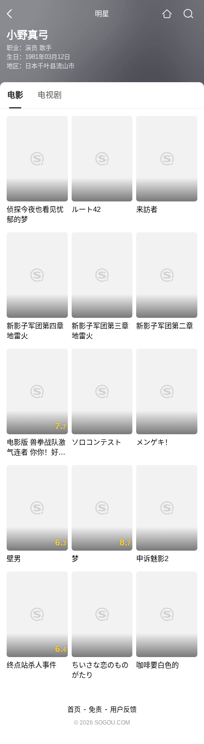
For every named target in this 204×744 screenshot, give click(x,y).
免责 (95, 709)
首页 (74, 709)
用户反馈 (123, 709)
